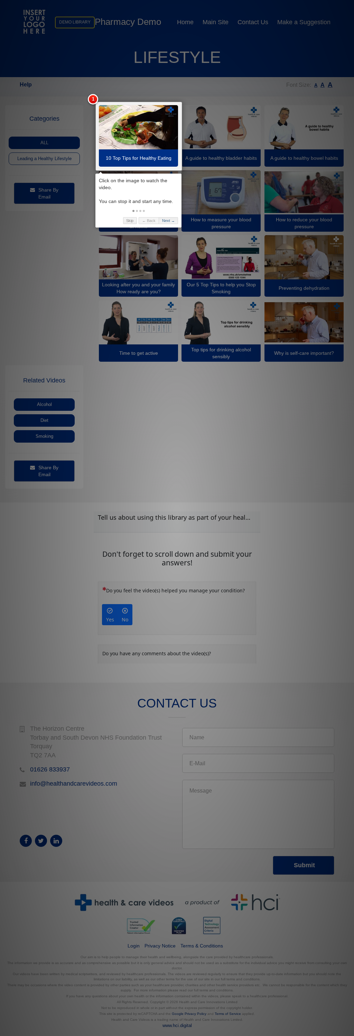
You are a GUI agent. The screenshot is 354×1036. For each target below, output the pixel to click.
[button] (133, 211)
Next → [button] (168, 221)
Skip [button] (129, 221)
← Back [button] (149, 221)
